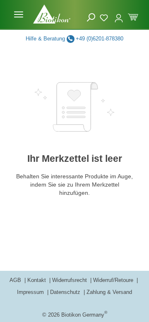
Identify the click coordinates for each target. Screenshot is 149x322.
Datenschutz (66, 292)
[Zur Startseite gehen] (51, 14)
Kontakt (37, 280)
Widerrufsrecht (70, 280)
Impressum (31, 292)
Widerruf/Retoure (114, 280)
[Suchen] (91, 17)
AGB (16, 280)
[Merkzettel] (105, 16)
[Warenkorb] (133, 16)
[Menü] (19, 14)
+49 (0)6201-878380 (99, 39)
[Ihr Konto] (118, 14)
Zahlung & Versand (109, 292)
